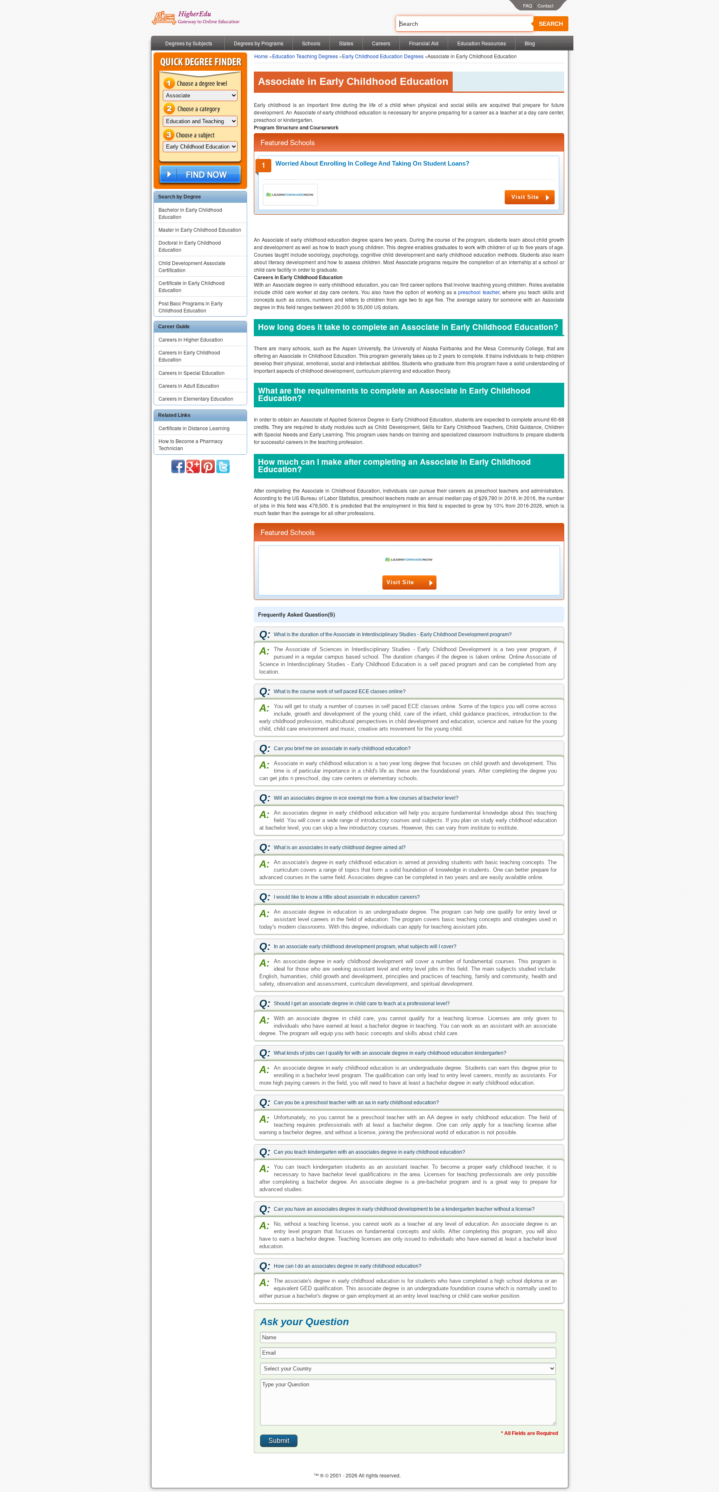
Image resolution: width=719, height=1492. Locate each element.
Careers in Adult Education (189, 385)
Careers (381, 43)
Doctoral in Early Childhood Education (190, 246)
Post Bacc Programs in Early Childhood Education (191, 307)
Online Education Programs (195, 18)
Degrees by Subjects (188, 43)
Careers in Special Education (192, 372)
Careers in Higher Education (191, 339)
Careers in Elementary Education (196, 398)
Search (551, 23)
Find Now (199, 174)
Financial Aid (424, 43)
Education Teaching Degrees (305, 55)
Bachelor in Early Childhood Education (190, 213)
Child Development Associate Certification (192, 266)
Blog (530, 43)
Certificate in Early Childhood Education (192, 286)
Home (261, 55)
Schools (311, 43)
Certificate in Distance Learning (194, 427)
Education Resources (481, 43)
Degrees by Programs (258, 43)
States (346, 43)
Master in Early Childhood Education (200, 229)
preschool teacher (478, 291)
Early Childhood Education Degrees (383, 55)
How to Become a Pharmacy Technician (191, 444)
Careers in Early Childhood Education (189, 356)
